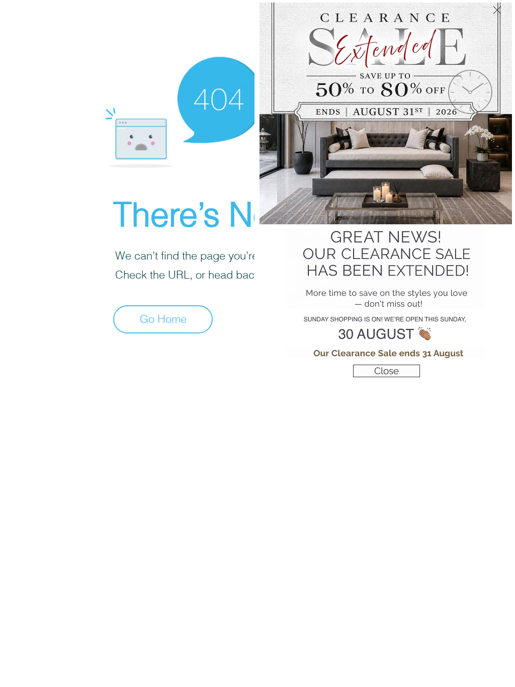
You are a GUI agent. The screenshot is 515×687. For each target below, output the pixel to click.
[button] (497, 10)
